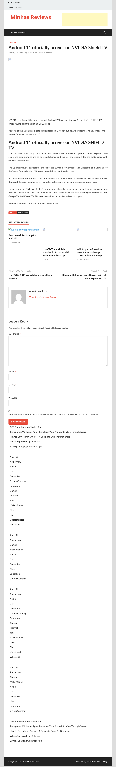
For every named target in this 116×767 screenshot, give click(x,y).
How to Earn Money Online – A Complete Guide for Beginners (40, 436)
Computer (15, 476)
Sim (11, 514)
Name (12, 372)
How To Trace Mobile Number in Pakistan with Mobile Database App (56, 252)
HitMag (103, 761)
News (12, 510)
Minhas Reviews (31, 17)
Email (12, 385)
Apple (13, 466)
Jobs (12, 500)
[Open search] (105, 32)
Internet (14, 495)
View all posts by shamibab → (42, 297)
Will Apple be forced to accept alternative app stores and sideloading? (89, 252)
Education (15, 485)
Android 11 (23, 213)
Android (12, 43)
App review (15, 461)
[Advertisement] (85, 19)
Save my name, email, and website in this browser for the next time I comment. (53, 414)
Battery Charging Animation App (26, 446)
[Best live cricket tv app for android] (23, 230)
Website (12, 398)
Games (13, 490)
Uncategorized (17, 519)
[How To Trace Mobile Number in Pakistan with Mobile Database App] (58, 237)
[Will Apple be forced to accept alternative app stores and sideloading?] (92, 237)
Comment (14, 334)
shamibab (32, 52)
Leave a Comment (45, 52)
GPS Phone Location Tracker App (26, 427)
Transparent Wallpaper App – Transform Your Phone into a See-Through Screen (48, 431)
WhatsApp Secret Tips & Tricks (25, 441)
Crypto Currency (18, 481)
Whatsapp (15, 524)
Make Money (16, 505)
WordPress (91, 761)
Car (11, 471)
